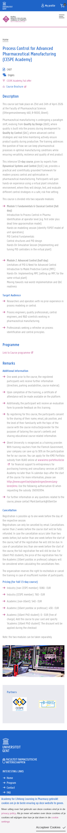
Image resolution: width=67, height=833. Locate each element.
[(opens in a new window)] (20, 704)
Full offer (27, 80)
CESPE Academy (14, 80)
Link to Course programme (16, 352)
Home (5, 39)
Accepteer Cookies (48, 827)
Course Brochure (14, 86)
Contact (11, 787)
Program (11, 782)
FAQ (9, 792)
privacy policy (8, 813)
